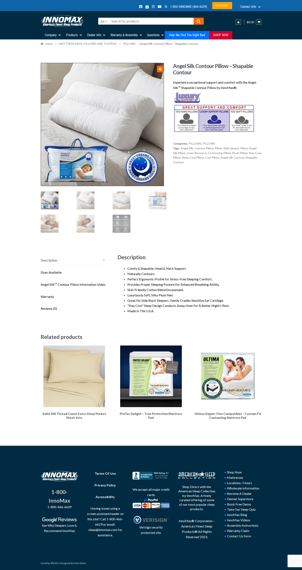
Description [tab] (49, 260)
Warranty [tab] (47, 296)
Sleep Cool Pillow (193, 157)
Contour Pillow (203, 148)
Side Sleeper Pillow (236, 148)
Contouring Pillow (219, 153)
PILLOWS (129, 43)
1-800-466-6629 (59, 507)
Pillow (218, 148)
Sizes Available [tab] (51, 272)
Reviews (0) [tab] (49, 308)
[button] (160, 69)
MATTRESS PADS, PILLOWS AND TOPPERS (88, 43)
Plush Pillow (240, 153)
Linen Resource (197, 153)
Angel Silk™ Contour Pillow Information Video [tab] (73, 284)
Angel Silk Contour (232, 157)
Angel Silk (187, 148)
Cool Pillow (212, 157)
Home (49, 43)
